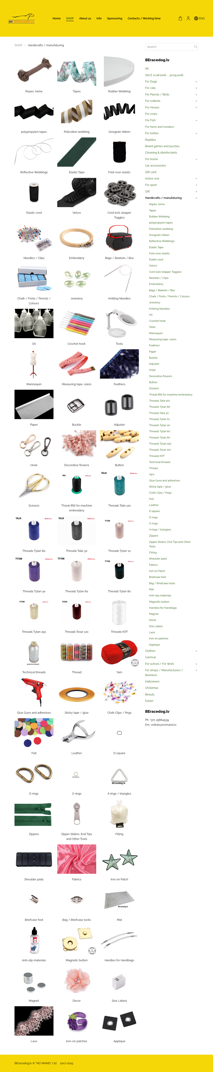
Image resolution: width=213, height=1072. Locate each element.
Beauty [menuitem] (150, 694)
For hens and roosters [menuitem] (159, 126)
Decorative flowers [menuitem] (160, 376)
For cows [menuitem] (151, 113)
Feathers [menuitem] (154, 345)
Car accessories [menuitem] (155, 165)
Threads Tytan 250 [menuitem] (160, 443)
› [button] (197, 81)
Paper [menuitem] (152, 351)
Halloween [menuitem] (152, 681)
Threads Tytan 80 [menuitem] (159, 406)
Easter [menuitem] (149, 700)
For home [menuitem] (151, 159)
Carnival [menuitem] (150, 657)
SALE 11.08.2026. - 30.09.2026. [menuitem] (164, 75)
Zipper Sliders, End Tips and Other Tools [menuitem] (170, 544)
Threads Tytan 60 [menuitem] (159, 431)
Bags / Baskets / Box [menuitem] (162, 290)
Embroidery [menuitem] (156, 284)
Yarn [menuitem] (151, 474)
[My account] (188, 18)
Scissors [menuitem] (154, 388)
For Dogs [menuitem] (151, 81)
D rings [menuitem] (153, 517)
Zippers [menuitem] (153, 535)
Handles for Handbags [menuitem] (163, 607)
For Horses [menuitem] (152, 107)
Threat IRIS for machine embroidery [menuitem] (170, 394)
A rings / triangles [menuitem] (160, 529)
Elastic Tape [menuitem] (156, 247)
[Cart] (180, 18)
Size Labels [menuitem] (156, 626)
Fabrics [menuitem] (153, 564)
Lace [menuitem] (152, 632)
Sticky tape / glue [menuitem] (160, 486)
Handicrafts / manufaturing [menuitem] (163, 197)
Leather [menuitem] (154, 505)
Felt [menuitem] (151, 498)
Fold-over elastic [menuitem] (159, 253)
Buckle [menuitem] (153, 357)
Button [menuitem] (153, 382)
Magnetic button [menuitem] (159, 601)
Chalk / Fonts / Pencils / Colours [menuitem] (169, 296)
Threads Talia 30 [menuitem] (159, 413)
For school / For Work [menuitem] (159, 663)
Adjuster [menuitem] (154, 363)
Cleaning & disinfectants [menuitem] (161, 152)
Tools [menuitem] (152, 326)
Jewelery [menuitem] (154, 302)
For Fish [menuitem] (150, 120)
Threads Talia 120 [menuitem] (159, 400)
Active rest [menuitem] (152, 178)
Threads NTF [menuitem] (157, 456)
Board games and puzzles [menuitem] (162, 146)
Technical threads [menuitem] (159, 462)
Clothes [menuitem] (150, 650)
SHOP (18, 45)
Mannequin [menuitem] (156, 333)
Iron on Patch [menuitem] (157, 570)
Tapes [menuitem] (152, 210)
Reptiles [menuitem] (150, 139)
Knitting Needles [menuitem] (159, 308)
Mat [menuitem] (151, 589)
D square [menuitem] (154, 511)
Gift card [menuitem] (150, 172)
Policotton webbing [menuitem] (161, 228)
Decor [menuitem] (152, 620)
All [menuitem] (147, 68)
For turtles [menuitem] (152, 133)
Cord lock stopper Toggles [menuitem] (165, 271)
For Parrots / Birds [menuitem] (157, 94)
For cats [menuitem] (150, 88)
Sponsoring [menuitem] (114, 18)
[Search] (195, 46)
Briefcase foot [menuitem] (157, 577)
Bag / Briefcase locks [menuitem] (162, 583)
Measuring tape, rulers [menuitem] (162, 339)
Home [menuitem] (57, 18)
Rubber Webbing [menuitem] (159, 216)
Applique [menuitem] (154, 644)
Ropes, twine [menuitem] (157, 204)
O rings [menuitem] (153, 523)
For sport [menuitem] (151, 185)
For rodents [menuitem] (152, 100)
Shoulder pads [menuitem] (158, 558)
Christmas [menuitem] (151, 687)
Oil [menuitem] (150, 314)
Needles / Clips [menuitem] (158, 277)
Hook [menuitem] (152, 369)
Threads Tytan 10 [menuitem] (159, 419)
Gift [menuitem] (147, 191)
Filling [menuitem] (153, 552)
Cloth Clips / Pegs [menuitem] (160, 492)
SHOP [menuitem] (70, 18)
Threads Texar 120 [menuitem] (160, 449)
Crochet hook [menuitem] (157, 320)
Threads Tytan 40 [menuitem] (159, 425)
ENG (201, 18)
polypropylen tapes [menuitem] (161, 222)
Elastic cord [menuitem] (156, 259)
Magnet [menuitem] (154, 613)
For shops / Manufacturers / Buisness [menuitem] (164, 673)
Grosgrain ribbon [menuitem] (159, 234)
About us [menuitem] (85, 18)
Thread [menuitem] (153, 468)
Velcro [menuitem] (153, 265)
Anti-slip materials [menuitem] (160, 595)
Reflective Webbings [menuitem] (161, 241)
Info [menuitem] (99, 18)
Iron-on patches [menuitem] (158, 638)
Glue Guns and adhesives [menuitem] (164, 480)
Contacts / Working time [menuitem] (144, 18)
